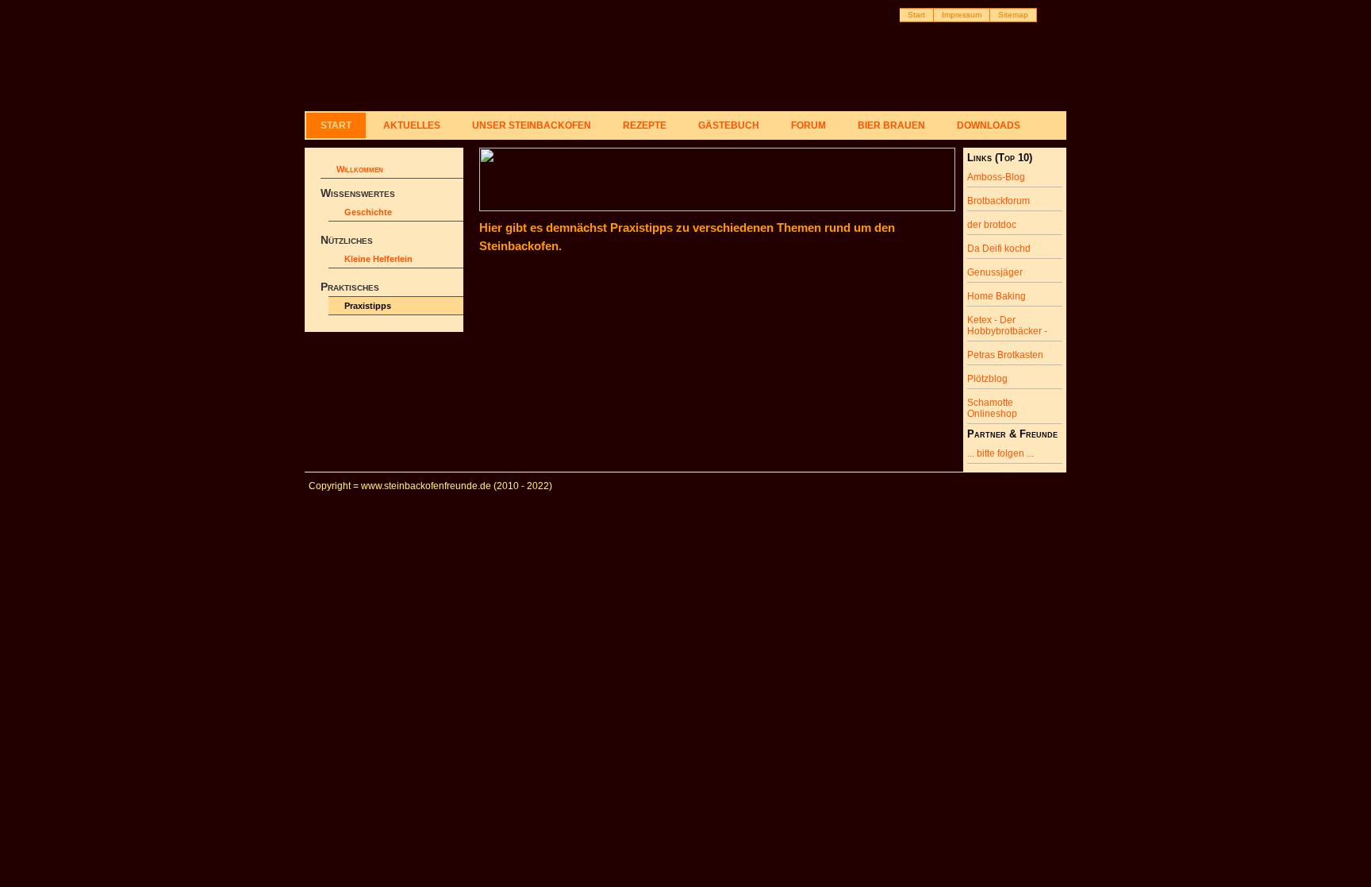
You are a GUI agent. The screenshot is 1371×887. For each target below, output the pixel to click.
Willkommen (359, 169)
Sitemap (1013, 14)
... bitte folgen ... (1000, 453)
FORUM (808, 125)
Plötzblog (987, 378)
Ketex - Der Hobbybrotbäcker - (1007, 325)
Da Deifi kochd (999, 248)
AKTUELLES (411, 125)
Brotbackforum (998, 200)
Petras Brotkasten (1005, 355)
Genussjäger (995, 272)
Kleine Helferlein (378, 259)
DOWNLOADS (988, 125)
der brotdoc (991, 224)
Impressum (961, 14)
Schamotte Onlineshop (992, 408)
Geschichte (368, 212)
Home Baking (996, 296)
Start (916, 14)
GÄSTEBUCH (728, 125)
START (336, 125)
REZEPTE (644, 125)
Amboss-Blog (996, 177)
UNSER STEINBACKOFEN (531, 125)
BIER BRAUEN (891, 125)
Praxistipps (367, 305)
